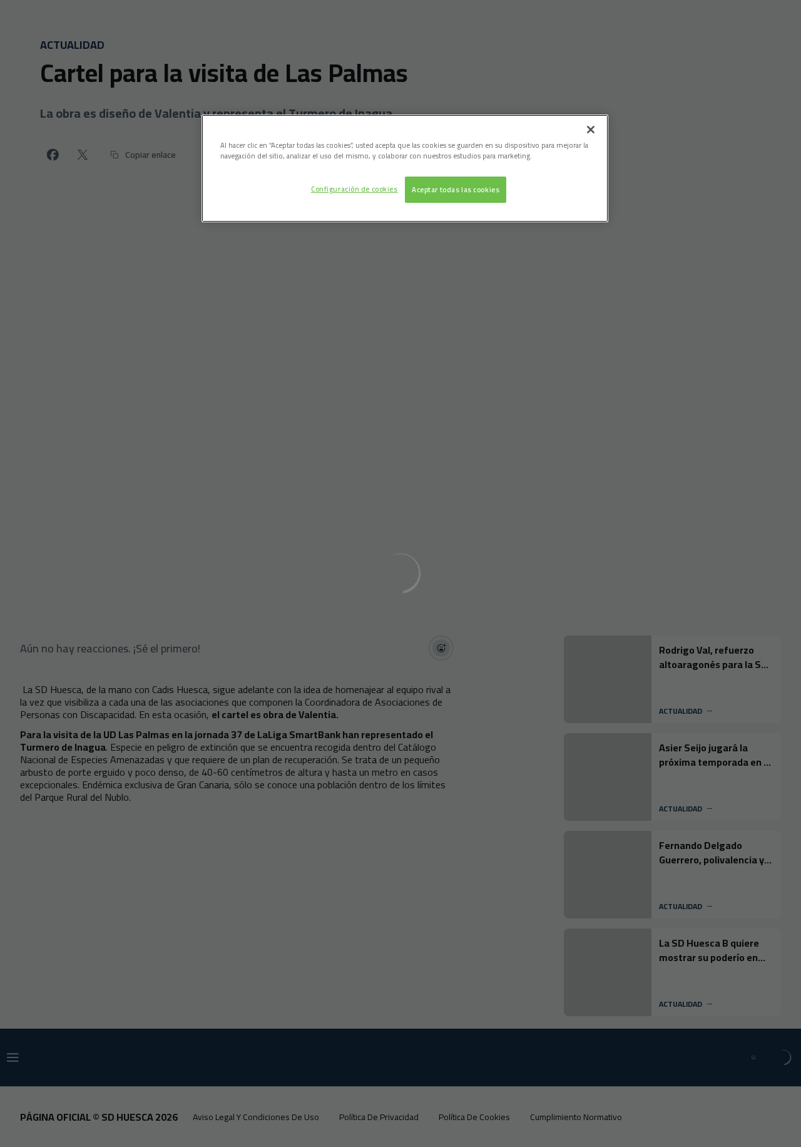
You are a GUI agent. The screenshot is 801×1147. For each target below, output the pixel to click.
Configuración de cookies (354, 188)
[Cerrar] (591, 129)
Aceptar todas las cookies (455, 189)
